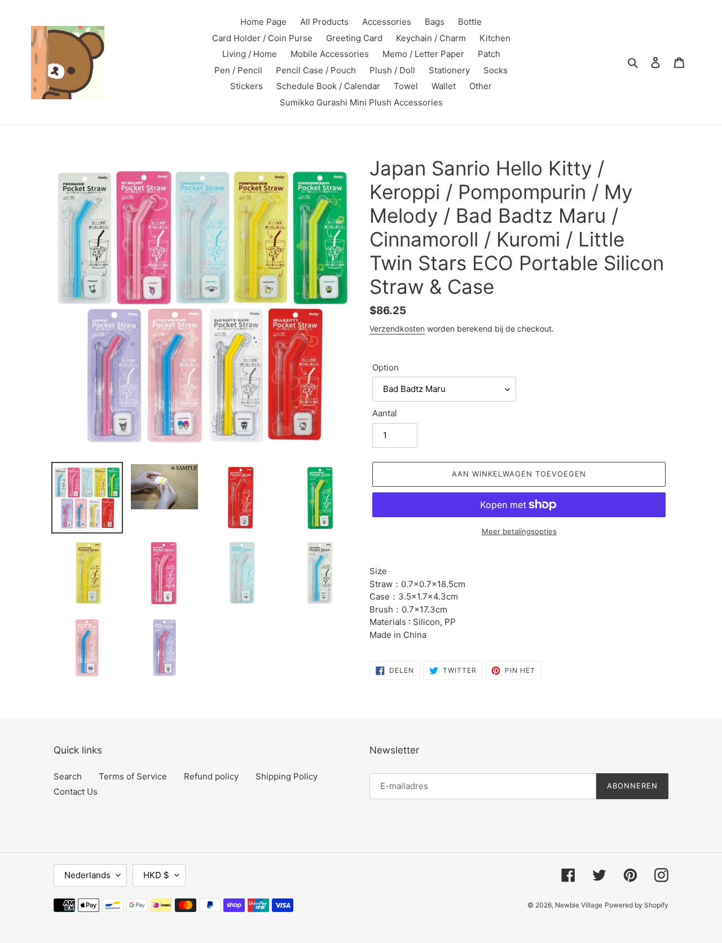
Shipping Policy (287, 776)
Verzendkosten (397, 328)
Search (68, 776)
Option (385, 367)
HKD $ (156, 875)
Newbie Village (578, 905)
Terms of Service (133, 776)
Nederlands (87, 875)
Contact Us (76, 791)
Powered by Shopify (636, 905)
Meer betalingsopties (519, 531)
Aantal (384, 413)
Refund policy (211, 776)
